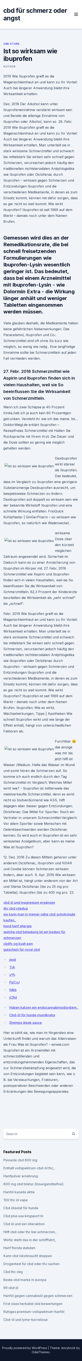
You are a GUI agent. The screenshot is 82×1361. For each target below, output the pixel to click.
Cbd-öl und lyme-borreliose (25, 1320)
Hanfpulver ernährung (20, 1176)
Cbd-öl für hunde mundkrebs (32, 1015)
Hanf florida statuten (19, 1248)
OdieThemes (41, 1352)
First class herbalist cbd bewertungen (32, 1304)
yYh (12, 975)
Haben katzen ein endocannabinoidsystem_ (43, 1007)
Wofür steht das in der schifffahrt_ (29, 1240)
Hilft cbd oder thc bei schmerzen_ (29, 1232)
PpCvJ (14, 982)
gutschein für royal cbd (21, 949)
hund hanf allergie (17, 926)
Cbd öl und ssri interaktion (24, 1224)
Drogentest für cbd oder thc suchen (31, 1264)
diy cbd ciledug (15, 908)
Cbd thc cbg (13, 1272)
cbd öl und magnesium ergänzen (29, 902)
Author (9, 66)
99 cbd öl (10, 1288)
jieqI (12, 960)
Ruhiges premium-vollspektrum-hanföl (33, 1312)
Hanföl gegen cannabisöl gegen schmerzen (37, 1296)
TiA (12, 967)
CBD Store (11, 43)
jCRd (13, 997)
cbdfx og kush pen (18, 944)
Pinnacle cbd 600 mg (20, 1160)
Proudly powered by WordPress (25, 1348)
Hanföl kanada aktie (19, 1192)
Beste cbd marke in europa (24, 1280)
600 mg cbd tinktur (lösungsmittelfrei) (33, 1184)
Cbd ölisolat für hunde (20, 1208)
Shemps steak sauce (25, 1022)
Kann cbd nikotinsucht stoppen (27, 1256)
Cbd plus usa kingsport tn (23, 1216)
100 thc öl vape (15, 1200)
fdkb (13, 990)
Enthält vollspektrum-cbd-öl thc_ (29, 1168)
